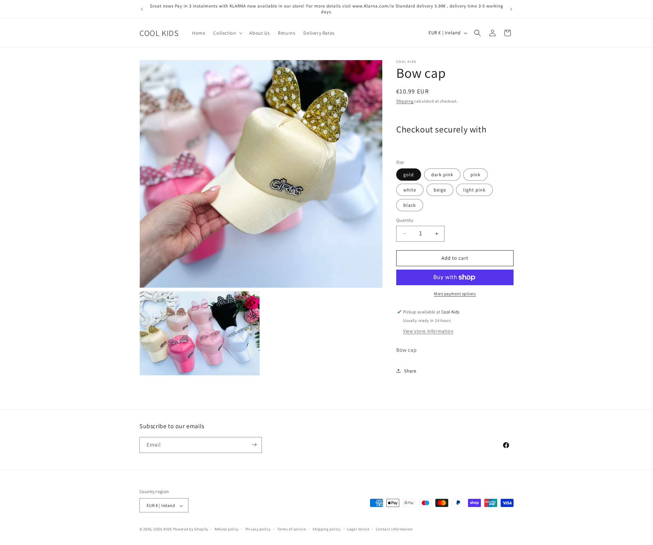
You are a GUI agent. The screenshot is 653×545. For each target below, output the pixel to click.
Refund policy (227, 529)
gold (408, 174)
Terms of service (291, 529)
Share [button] (410, 371)
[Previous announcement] (141, 9)
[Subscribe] (254, 445)
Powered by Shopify (190, 529)
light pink (474, 190)
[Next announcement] (511, 9)
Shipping (405, 101)
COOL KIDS (163, 529)
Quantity (404, 220)
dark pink (442, 174)
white (409, 190)
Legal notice (358, 529)
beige (440, 190)
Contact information (394, 529)
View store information (428, 331)
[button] (227, 33)
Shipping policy (327, 529)
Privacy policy (258, 529)
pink (475, 174)
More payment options (455, 293)
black (409, 205)
